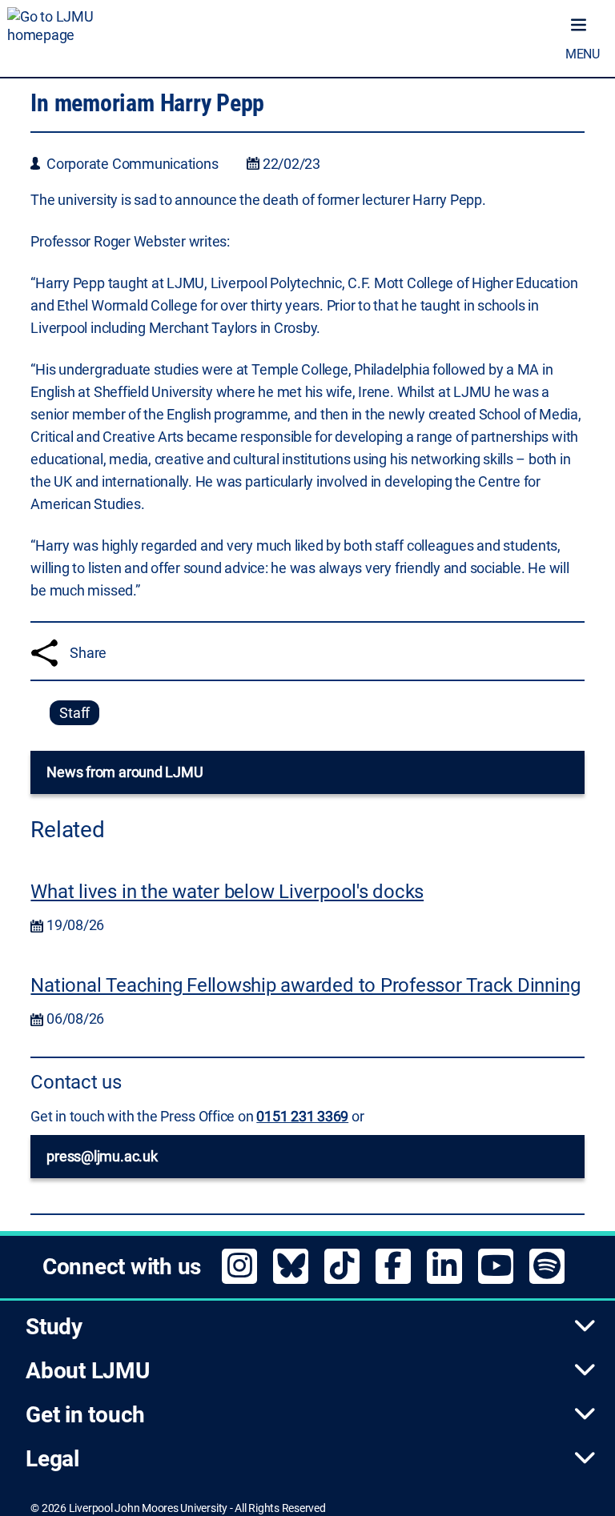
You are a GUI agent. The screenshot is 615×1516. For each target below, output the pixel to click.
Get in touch (85, 1415)
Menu (582, 54)
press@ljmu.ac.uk (101, 1156)
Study (54, 1326)
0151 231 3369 (302, 1116)
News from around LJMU (124, 772)
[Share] (44, 653)
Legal (52, 1459)
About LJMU (88, 1371)
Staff (74, 712)
